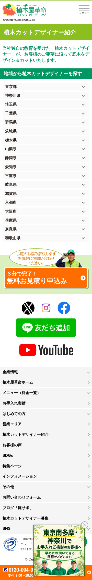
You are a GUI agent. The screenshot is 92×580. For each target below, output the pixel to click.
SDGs (8, 455)
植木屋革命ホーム (18, 382)
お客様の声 (12, 445)
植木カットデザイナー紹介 (26, 434)
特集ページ (12, 466)
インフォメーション (20, 476)
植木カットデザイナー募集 (26, 518)
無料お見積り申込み (37, 278)
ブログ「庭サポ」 (18, 507)
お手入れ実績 (14, 403)
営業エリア (12, 424)
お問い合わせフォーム (22, 497)
